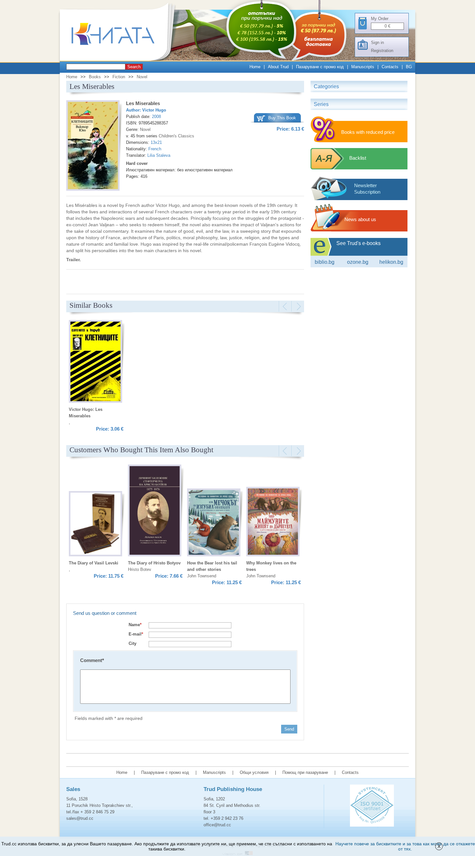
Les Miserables (143, 103)
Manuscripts (362, 66)
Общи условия (254, 772)
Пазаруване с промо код (320, 66)
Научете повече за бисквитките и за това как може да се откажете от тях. (405, 846)
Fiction (118, 76)
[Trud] (119, 59)
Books (95, 76)
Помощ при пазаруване (305, 772)
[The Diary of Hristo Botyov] (154, 511)
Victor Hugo (154, 110)
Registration (382, 50)
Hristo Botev (139, 569)
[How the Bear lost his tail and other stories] (213, 523)
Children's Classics (176, 136)
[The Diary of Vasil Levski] (95, 524)
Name (135, 624)
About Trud (278, 66)
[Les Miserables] (93, 146)
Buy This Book (282, 117)
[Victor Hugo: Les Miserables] (95, 362)
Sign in (377, 42)
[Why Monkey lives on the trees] (273, 522)
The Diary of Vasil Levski (93, 563)
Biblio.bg (324, 262)
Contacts (390, 66)
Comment (92, 660)
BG (409, 66)
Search (134, 66)
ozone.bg (357, 262)
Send (289, 729)
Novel (142, 76)
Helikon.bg (391, 262)
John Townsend (201, 575)
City (132, 643)
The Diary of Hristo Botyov (154, 563)
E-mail (136, 634)
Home (254, 66)
